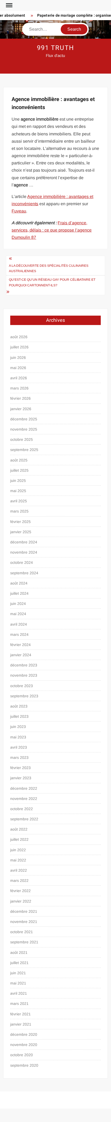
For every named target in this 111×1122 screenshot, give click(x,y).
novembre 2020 (23, 1044)
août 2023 (18, 706)
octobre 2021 (21, 932)
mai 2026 (18, 368)
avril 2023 (18, 747)
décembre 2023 (23, 665)
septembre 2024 (24, 573)
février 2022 (20, 891)
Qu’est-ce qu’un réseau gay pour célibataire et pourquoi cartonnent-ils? (52, 282)
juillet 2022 (19, 839)
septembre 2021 (24, 942)
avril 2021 (18, 993)
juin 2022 (18, 850)
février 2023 (20, 768)
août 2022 (18, 829)
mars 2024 (19, 634)
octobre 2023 (21, 686)
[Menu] (8, 5)
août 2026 (18, 337)
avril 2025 (18, 501)
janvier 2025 (20, 532)
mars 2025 (19, 511)
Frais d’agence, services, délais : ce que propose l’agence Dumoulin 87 (52, 230)
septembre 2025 (24, 450)
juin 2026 (18, 357)
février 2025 (20, 521)
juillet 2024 (19, 593)
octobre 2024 (21, 562)
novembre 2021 (23, 921)
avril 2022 (18, 870)
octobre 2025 (21, 439)
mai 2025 (18, 491)
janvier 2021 (20, 1024)
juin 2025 (18, 480)
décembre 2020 (23, 1034)
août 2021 (18, 952)
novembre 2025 (23, 429)
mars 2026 (19, 388)
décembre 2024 (23, 542)
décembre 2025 (23, 419)
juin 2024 (18, 603)
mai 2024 (18, 614)
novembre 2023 (23, 675)
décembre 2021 (23, 911)
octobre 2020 (21, 1055)
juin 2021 (18, 973)
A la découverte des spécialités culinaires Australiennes (48, 268)
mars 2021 (19, 1003)
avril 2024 (18, 624)
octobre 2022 (21, 809)
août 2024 (18, 583)
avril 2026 (18, 378)
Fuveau (19, 211)
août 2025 (18, 460)
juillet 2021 (19, 963)
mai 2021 (18, 983)
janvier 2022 (20, 901)
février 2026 (20, 398)
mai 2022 (18, 860)
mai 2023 (18, 737)
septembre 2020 (24, 1065)
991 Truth (55, 48)
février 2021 (20, 1014)
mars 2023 (19, 757)
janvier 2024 (20, 655)
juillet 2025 (19, 470)
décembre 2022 (23, 788)
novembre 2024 (23, 552)
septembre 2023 (24, 696)
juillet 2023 (19, 716)
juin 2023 (18, 726)
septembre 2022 (24, 819)
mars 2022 (19, 880)
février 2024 (20, 645)
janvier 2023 (20, 778)
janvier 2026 (20, 409)
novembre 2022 (23, 798)
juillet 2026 (19, 347)
